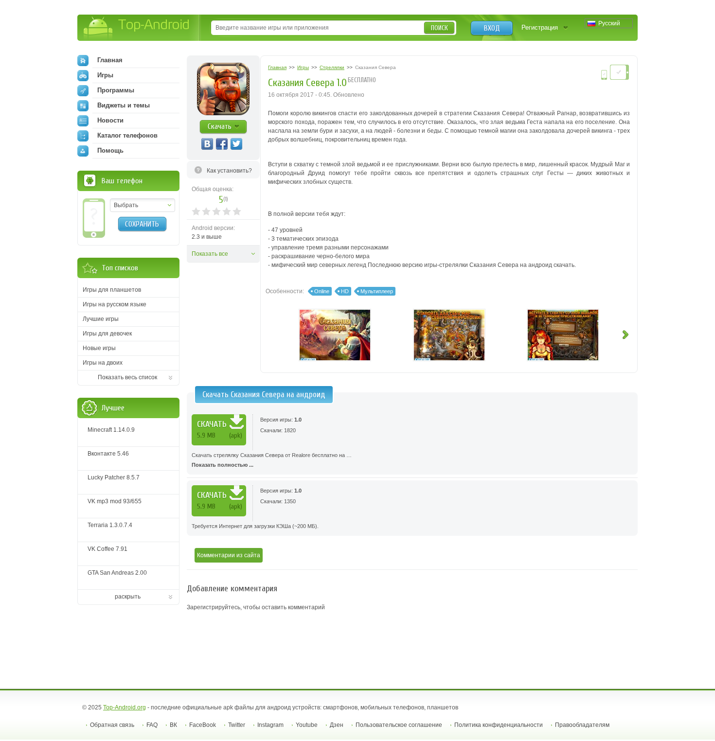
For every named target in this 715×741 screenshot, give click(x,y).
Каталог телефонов (127, 135)
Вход (492, 28)
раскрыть (128, 596)
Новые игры (99, 348)
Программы (115, 90)
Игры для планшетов (112, 289)
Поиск (439, 28)
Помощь (110, 150)
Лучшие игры (101, 319)
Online (321, 291)
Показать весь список (127, 377)
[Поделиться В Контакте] (207, 144)
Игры (105, 75)
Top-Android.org (124, 707)
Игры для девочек (107, 333)
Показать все (210, 253)
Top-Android (137, 28)
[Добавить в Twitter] (236, 144)
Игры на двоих (103, 362)
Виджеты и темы (123, 105)
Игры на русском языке (114, 304)
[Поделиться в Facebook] (222, 144)
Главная (110, 60)
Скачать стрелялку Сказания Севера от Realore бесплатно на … (272, 460)
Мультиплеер (376, 291)
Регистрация (539, 27)
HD (345, 291)
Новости (110, 120)
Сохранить (142, 224)
